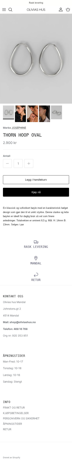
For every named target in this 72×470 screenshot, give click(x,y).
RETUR (7, 429)
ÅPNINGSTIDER (12, 423)
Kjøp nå (36, 192)
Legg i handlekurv (36, 179)
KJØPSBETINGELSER (16, 413)
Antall (6, 155)
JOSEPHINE (19, 127)
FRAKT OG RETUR (14, 407)
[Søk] (12, 10)
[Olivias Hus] (36, 9)
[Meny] (4, 10)
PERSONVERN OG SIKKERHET (21, 418)
